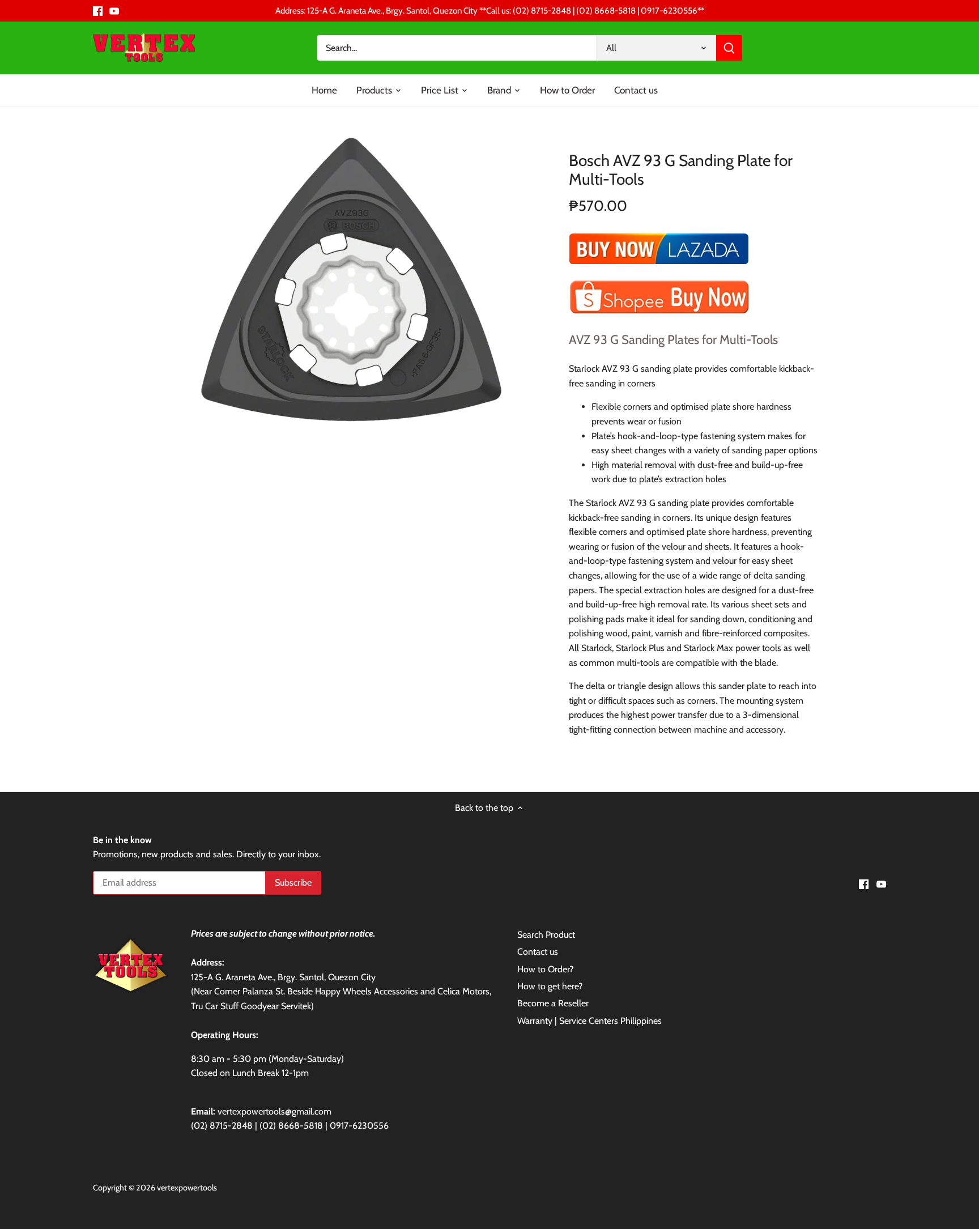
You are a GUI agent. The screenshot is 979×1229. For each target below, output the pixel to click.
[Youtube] (114, 11)
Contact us (537, 951)
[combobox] (457, 48)
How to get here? (549, 986)
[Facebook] (98, 11)
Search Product (546, 934)
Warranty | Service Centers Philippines (589, 1020)
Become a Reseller (553, 1003)
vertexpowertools (187, 1188)
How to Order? (545, 969)
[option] (351, 280)
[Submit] (729, 48)
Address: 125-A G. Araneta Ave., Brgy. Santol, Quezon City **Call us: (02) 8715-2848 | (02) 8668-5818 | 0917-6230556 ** (489, 10)
